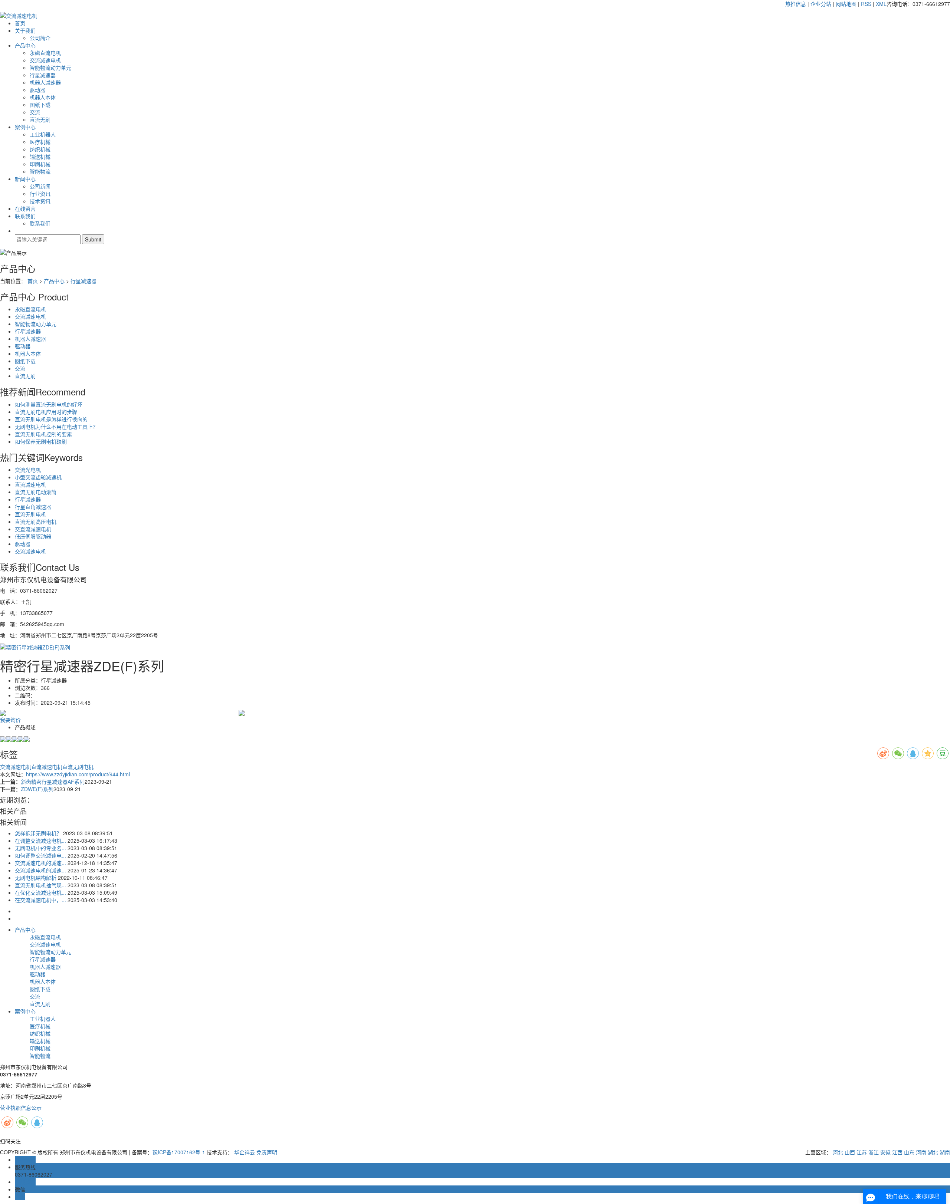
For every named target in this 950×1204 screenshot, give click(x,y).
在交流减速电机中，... (40, 900)
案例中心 (25, 127)
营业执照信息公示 (21, 1107)
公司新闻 (40, 186)
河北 (838, 1152)
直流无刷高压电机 (35, 521)
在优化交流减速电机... (40, 892)
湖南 (945, 1152)
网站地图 (846, 3)
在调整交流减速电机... (40, 840)
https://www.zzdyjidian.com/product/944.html (78, 774)
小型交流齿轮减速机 (38, 477)
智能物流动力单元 (50, 67)
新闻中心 (25, 178)
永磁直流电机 (45, 52)
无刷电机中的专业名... (40, 848)
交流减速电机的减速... (40, 862)
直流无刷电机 (30, 514)
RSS (866, 3)
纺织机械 (40, 149)
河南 (921, 1152)
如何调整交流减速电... (40, 855)
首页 (20, 23)
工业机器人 (43, 134)
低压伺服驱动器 (33, 536)
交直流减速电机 (33, 529)
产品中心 (25, 45)
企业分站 (820, 3)
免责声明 (266, 1152)
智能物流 (40, 171)
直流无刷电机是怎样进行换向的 (51, 419)
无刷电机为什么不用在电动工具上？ (56, 426)
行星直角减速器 (33, 506)
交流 (35, 112)
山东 (909, 1152)
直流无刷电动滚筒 (35, 492)
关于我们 (25, 30)
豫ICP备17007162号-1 (179, 1152)
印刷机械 (40, 164)
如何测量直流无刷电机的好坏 (48, 404)
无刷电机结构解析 (35, 877)
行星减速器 (43, 75)
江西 (897, 1152)
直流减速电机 (30, 484)
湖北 (933, 1152)
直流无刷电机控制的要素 (43, 434)
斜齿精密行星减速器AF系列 (53, 781)
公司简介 (40, 38)
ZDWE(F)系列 (37, 789)
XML (881, 3)
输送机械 (40, 156)
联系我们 (25, 216)
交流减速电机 (45, 60)
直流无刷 (40, 119)
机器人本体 (43, 97)
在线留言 (25, 208)
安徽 (885, 1152)
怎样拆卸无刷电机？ (38, 833)
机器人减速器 (45, 82)
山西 (850, 1152)
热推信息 (795, 3)
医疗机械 (40, 141)
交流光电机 (28, 469)
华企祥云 (244, 1152)
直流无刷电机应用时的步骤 (46, 411)
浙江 (873, 1152)
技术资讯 (40, 201)
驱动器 (37, 89)
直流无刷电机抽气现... (40, 885)
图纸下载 (40, 104)
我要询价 (10, 719)
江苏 (861, 1152)
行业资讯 (40, 193)
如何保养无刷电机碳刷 (41, 441)
